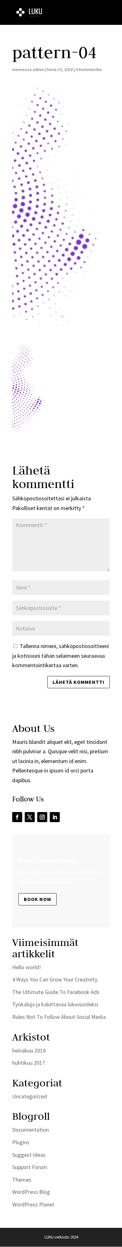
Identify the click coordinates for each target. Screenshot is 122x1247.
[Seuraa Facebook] (17, 817)
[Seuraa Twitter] (30, 817)
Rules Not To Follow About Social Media (59, 1016)
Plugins (20, 1142)
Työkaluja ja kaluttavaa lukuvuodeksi (55, 1004)
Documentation (30, 1129)
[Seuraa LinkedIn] (55, 817)
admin (38, 69)
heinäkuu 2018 (29, 1050)
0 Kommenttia (89, 69)
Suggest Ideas (29, 1154)
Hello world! (26, 967)
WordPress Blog (31, 1191)
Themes (21, 1179)
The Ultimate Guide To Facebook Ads (55, 992)
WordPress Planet (33, 1204)
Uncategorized (29, 1096)
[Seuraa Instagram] (42, 817)
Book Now (37, 899)
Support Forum (29, 1167)
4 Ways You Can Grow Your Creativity (54, 979)
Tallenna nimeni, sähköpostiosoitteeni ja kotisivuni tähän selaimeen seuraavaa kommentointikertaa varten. (60, 655)
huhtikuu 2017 (28, 1062)
